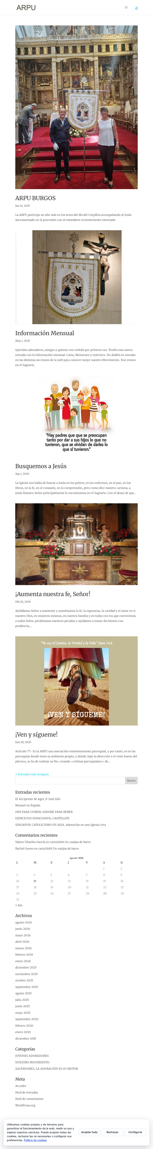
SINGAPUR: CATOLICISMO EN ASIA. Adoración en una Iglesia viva (60, 825)
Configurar (135, 1132)
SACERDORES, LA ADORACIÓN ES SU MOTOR (46, 1068)
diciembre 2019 (25, 1038)
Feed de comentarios (29, 1099)
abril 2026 (22, 941)
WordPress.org (25, 1105)
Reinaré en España (27, 805)
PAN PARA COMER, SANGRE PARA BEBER (44, 812)
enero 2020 (23, 1032)
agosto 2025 (23, 993)
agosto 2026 (23, 922)
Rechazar (112, 1132)
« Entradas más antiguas (32, 774)
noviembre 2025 (26, 974)
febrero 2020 (24, 1025)
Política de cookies (35, 1140)
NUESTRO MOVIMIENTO (32, 1062)
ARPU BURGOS (35, 198)
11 (35, 881)
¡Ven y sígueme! (36, 734)
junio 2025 (22, 1006)
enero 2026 (23, 961)
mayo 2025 (22, 1013)
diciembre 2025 (26, 967)
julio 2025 (22, 1000)
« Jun (18, 905)
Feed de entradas (26, 1092)
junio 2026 (22, 929)
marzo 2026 (23, 948)
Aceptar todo (89, 1132)
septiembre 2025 (26, 987)
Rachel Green (24, 848)
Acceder (20, 1086)
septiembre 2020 (26, 1019)
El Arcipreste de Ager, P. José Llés (37, 799)
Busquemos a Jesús (41, 466)
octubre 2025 (24, 980)
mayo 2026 (23, 935)
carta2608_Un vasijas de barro (70, 842)
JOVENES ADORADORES (32, 1056)
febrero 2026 (24, 954)
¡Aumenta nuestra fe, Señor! (52, 594)
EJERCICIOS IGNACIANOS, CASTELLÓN (42, 818)
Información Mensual (44, 333)
